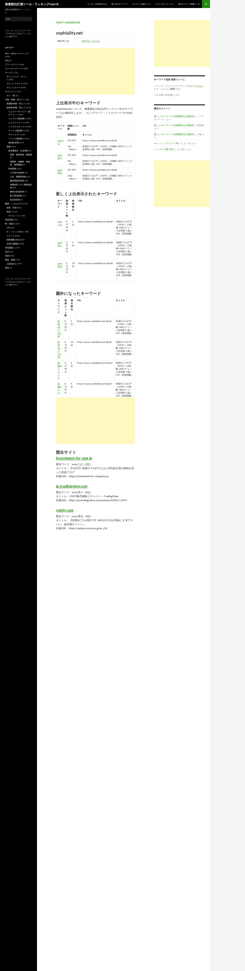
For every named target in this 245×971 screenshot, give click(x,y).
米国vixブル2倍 (59, 329)
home (59, 22)
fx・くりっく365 (14, 231)
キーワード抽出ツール (141, 4)
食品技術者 (15, 199)
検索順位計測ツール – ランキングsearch (32, 4)
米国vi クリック (60, 370)
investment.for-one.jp (74, 458)
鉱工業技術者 (16, 195)
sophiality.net (72, 22)
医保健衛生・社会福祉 (18, 150)
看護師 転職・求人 (15, 103)
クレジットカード (15, 83)
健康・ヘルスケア (13, 203)
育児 (7, 251)
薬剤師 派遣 (13, 142)
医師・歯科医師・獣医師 (21, 154)
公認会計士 (12, 263)
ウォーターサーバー (14, 68)
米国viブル (60, 388)
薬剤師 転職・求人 (15, 107)
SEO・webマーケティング (16, 53)
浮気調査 (9, 247)
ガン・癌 (11, 95)
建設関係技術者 (17, 180)
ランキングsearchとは (97, 4)
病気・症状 (12, 207)
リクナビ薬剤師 (15, 138)
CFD (8, 227)
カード (8, 72)
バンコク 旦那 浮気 (164, 149)
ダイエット (13, 215)
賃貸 (7, 255)
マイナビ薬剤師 (15, 130)
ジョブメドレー (15, 122)
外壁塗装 (9, 219)
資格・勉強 (10, 259)
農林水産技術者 (17, 191)
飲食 (7, 267)
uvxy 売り (60, 156)
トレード (11, 235)
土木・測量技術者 (18, 176)
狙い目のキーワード (120, 4)
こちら (18, 33)
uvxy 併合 (60, 171)
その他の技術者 (17, 172)
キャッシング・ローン (17, 76)
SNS (6, 60)
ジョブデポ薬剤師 (16, 118)
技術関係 (12, 168)
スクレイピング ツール (164, 4)
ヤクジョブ (13, 134)
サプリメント (11, 91)
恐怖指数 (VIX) (13, 239)
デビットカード (14, 87)
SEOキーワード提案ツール (189, 4)
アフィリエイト (12, 64)
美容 (9, 211)
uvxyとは (60, 223)
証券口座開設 (13, 243)
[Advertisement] (95, 71)
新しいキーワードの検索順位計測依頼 (174, 116)
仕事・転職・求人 (13, 99)
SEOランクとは (90, 41)
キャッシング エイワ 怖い (167, 143)
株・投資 (9, 223)
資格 (9, 146)
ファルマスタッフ (16, 126)
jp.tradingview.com (71, 486)
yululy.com (65, 510)
